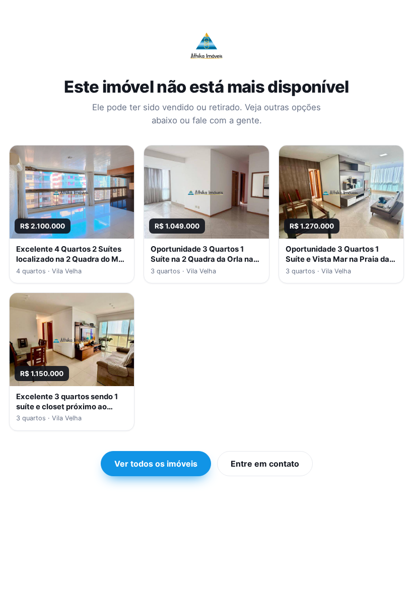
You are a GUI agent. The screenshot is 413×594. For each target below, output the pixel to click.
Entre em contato (265, 464)
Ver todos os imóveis (155, 464)
